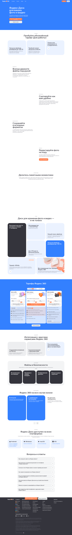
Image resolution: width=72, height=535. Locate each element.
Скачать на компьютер (28, 443)
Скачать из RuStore (12, 446)
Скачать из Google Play (13, 443)
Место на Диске (14, 298)
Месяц (32, 288)
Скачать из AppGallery (13, 444)
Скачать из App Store (56, 443)
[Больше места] (24, 301)
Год (40, 288)
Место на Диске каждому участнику (33, 298)
